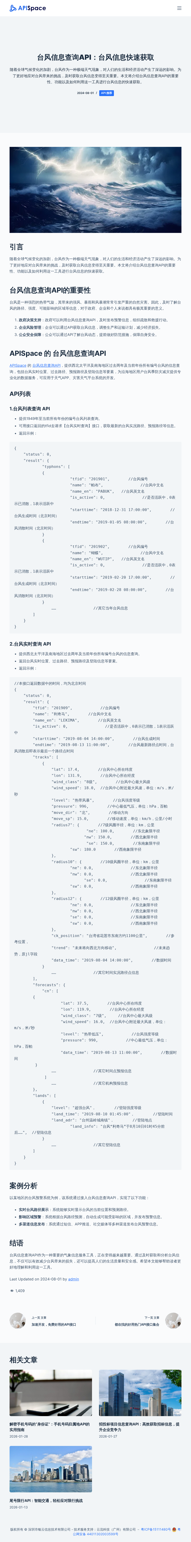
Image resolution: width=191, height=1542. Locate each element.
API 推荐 (106, 93)
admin (73, 1279)
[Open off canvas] (179, 8)
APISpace (18, 365)
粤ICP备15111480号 (156, 1529)
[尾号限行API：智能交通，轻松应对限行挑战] (51, 1469)
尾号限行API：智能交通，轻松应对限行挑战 (46, 1500)
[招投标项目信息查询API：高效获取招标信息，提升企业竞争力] (140, 1393)
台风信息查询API (46, 365)
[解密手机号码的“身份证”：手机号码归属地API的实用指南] (51, 1393)
